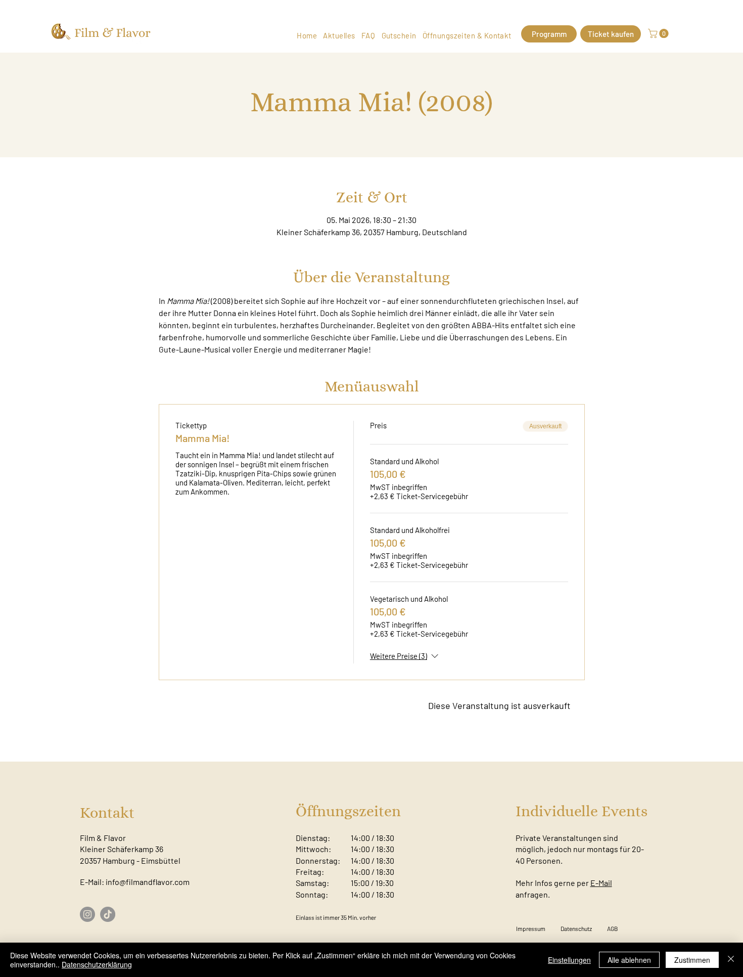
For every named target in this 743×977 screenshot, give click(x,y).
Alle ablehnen (629, 960)
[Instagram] (87, 914)
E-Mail (601, 882)
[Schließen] (731, 960)
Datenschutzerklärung (97, 964)
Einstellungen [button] (569, 960)
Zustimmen (692, 960)
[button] (659, 33)
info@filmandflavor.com (148, 881)
